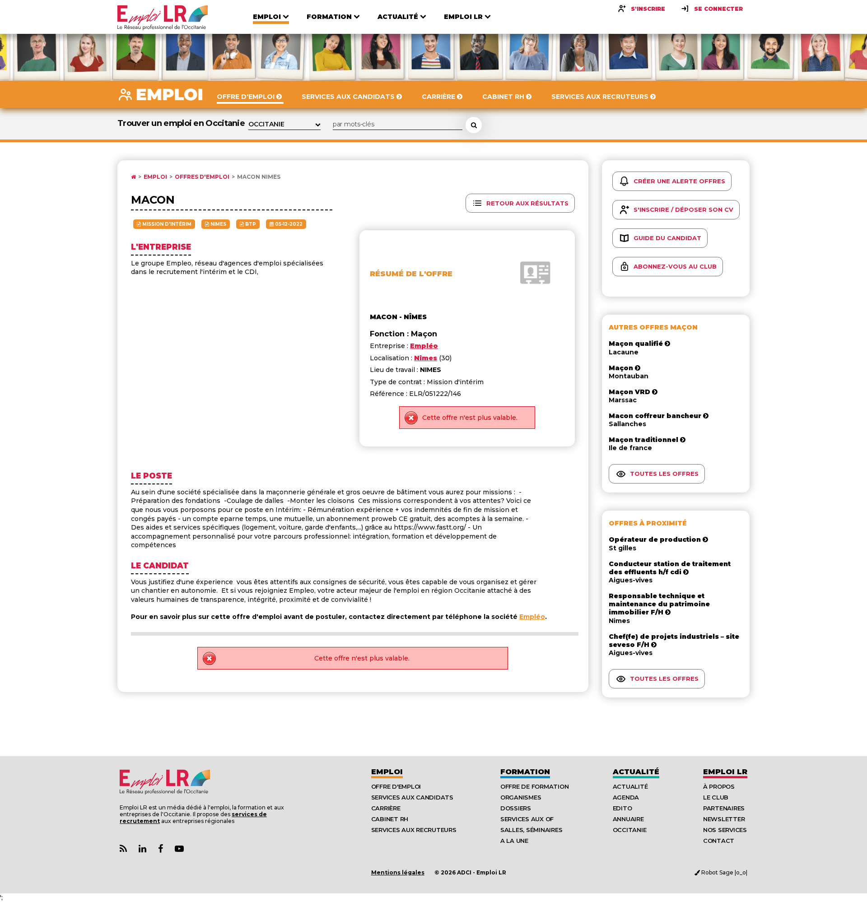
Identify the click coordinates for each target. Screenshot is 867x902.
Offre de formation (534, 786)
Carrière (386, 808)
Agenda (626, 797)
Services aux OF (527, 819)
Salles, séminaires (531, 829)
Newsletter (724, 819)
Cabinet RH (389, 819)
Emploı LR (725, 771)
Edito (622, 808)
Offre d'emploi (396, 786)
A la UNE (514, 840)
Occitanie (630, 829)
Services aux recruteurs (414, 829)
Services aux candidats (412, 797)
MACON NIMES (258, 177)
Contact (718, 840)
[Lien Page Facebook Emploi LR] (160, 849)
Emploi (155, 177)
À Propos (719, 786)
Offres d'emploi (202, 177)
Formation (525, 771)
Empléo (532, 617)
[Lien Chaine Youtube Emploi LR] (179, 849)
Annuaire (628, 819)
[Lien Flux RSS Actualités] (123, 849)
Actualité (636, 771)
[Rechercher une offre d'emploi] (474, 125)
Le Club (715, 797)
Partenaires (724, 808)
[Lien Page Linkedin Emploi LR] (142, 849)
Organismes (520, 797)
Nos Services (725, 829)
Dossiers (515, 808)
